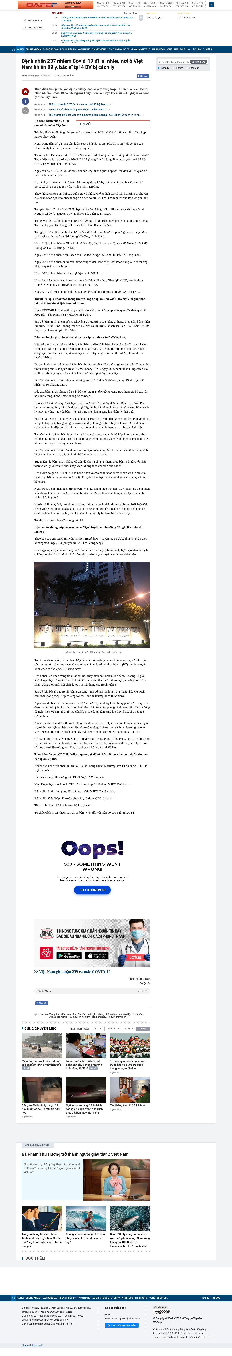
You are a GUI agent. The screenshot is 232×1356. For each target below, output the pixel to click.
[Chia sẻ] (25, 101)
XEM (143, 1028)
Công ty (165, 68)
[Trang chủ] (13, 49)
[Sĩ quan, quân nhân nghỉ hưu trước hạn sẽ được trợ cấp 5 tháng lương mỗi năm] (130, 1045)
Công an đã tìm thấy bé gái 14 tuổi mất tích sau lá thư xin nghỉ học (41, 1109)
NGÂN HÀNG (84, 49)
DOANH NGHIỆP (68, 49)
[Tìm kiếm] (198, 62)
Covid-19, (66, 1017)
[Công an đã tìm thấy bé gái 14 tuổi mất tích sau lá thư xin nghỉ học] (42, 1089)
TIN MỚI (85, 124)
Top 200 (215, 1298)
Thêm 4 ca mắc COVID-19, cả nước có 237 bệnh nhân (79, 104)
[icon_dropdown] (211, 4)
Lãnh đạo (194, 68)
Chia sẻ (144, 76)
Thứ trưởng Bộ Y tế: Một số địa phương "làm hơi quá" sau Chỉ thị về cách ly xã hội (94, 115)
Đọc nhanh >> (130, 13)
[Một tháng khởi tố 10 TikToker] (130, 1089)
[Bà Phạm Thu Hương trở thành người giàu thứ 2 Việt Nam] (116, 1180)
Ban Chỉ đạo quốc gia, (85, 1014)
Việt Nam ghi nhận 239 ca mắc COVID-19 (75, 971)
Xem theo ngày (79, 1029)
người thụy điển (117, 1017)
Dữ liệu (197, 49)
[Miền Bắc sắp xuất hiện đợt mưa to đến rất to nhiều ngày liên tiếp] (42, 1045)
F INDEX (207, 49)
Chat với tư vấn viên (123, 1325)
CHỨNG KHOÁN (33, 49)
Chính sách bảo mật (32, 1345)
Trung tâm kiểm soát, (60, 1014)
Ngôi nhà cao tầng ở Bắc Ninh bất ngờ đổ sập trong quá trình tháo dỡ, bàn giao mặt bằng (84, 1109)
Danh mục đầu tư (35, 27)
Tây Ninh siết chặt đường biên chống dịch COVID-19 (78, 109)
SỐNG (169, 49)
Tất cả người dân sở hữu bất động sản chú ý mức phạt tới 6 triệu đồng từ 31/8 (84, 1064)
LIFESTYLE (179, 49)
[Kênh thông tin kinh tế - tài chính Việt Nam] (55, 5)
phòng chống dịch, (107, 1014)
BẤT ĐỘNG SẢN (50, 49)
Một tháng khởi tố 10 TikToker (128, 1105)
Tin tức (179, 68)
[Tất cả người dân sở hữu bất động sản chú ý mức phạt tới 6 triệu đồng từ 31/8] (86, 1045)
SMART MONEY (99, 49)
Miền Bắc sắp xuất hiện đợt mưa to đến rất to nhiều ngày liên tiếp (41, 1062)
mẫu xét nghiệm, (82, 1017)
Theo (91, 991)
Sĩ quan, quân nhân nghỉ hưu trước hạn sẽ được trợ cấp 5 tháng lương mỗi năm (127, 1064)
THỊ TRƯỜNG (158, 49)
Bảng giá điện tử (35, 20)
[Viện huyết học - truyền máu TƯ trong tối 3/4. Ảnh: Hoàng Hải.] (92, 605)
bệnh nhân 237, (100, 1017)
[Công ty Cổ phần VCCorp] (181, 1310)
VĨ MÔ (134, 49)
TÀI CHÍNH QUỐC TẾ (119, 49)
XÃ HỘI (20, 49)
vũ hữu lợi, (54, 1017)
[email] (25, 110)
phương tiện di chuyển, (130, 1014)
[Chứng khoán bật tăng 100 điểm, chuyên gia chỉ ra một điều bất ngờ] (86, 1218)
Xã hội (70, 75)
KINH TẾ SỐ (144, 49)
